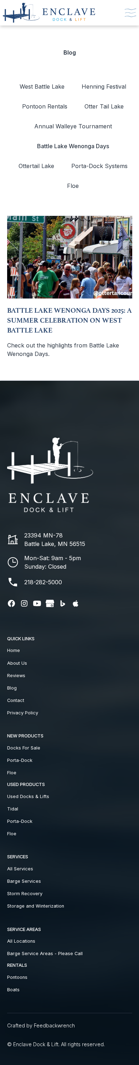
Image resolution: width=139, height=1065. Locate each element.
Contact (15, 700)
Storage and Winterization (35, 906)
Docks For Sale (23, 748)
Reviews (16, 675)
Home (13, 650)
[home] (52, 13)
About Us (17, 663)
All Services (20, 868)
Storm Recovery (24, 893)
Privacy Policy (22, 712)
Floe (11, 772)
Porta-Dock (19, 760)
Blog (12, 688)
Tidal (12, 809)
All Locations (21, 941)
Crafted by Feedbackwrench (41, 1025)
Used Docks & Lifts (28, 796)
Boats (13, 989)
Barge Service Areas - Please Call (45, 953)
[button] (129, 12)
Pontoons (17, 977)
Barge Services (24, 881)
